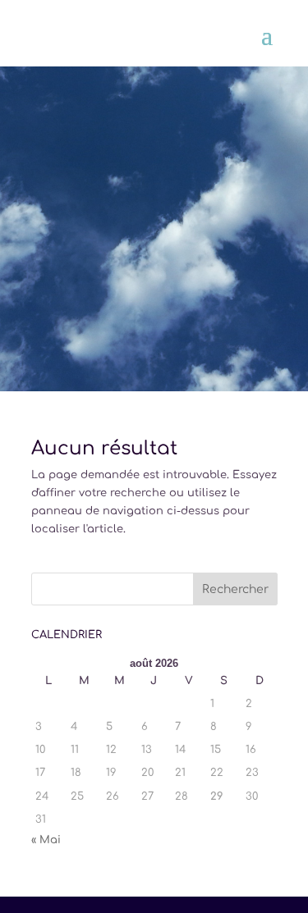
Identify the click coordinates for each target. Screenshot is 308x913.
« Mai (46, 840)
